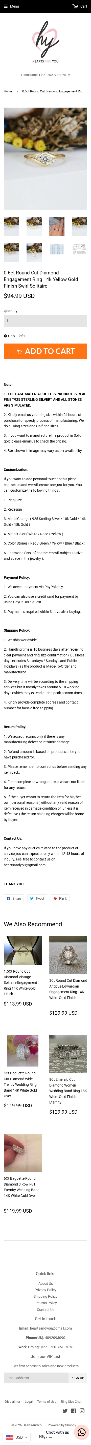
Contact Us (45, 1310)
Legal (29, 1401)
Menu (14, 6)
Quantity (10, 311)
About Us (45, 1283)
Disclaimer (12, 1401)
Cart (83, 6)
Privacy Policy (45, 1290)
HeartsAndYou (32, 1425)
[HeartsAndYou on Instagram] (82, 1412)
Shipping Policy (45, 1296)
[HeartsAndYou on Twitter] (65, 1412)
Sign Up (78, 1378)
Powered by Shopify (62, 1425)
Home (8, 91)
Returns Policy (45, 1303)
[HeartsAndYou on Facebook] (73, 1412)
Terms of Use (46, 1401)
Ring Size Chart (71, 1401)
